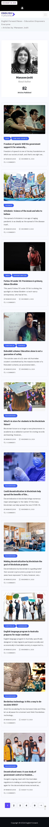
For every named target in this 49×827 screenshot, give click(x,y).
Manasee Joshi (11, 159)
